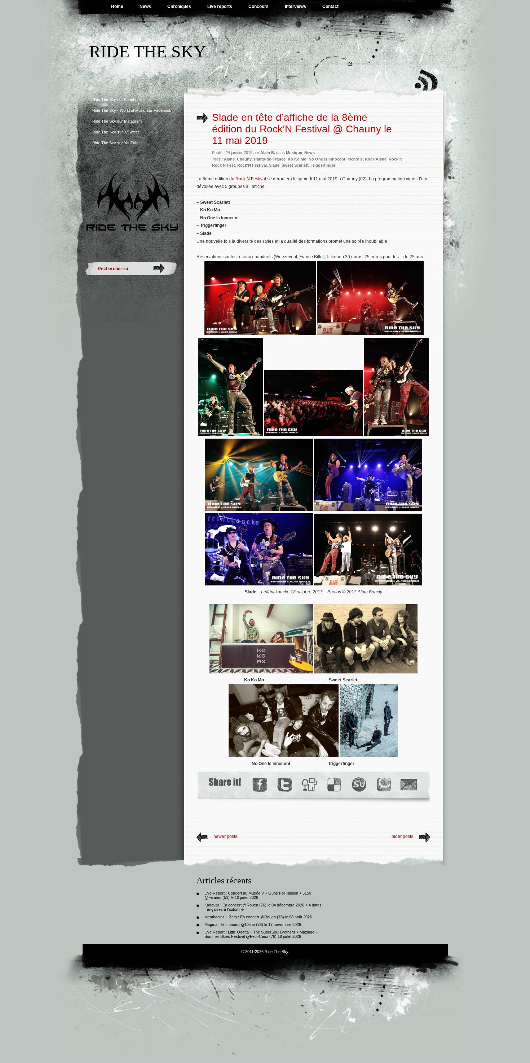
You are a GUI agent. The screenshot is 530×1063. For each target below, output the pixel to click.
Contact (330, 6)
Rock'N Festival (252, 165)
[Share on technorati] (383, 784)
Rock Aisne (376, 159)
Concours (258, 6)
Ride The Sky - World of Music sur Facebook (131, 110)
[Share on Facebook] (259, 784)
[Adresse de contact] (409, 784)
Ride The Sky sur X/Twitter (115, 132)
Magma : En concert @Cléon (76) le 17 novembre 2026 (252, 924)
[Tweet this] (284, 784)
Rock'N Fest (223, 165)
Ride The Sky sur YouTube (116, 143)
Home (117, 6)
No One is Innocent (327, 159)
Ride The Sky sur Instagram (117, 121)
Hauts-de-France (270, 159)
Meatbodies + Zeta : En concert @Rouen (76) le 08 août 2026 (258, 917)
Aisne (229, 159)
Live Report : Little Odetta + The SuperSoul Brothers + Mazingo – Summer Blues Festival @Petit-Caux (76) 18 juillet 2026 (261, 934)
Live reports (219, 6)
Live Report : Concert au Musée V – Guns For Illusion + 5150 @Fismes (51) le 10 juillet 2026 (257, 895)
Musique (294, 152)
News (145, 6)
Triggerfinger (323, 165)
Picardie (355, 159)
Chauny (244, 159)
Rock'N (395, 159)
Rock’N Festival (250, 178)
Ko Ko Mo (297, 159)
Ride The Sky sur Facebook (117, 99)
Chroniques (179, 6)
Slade (274, 165)
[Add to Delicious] (333, 784)
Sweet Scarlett (295, 165)
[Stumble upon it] (358, 784)
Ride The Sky (147, 51)
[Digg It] (309, 784)
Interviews (295, 6)
